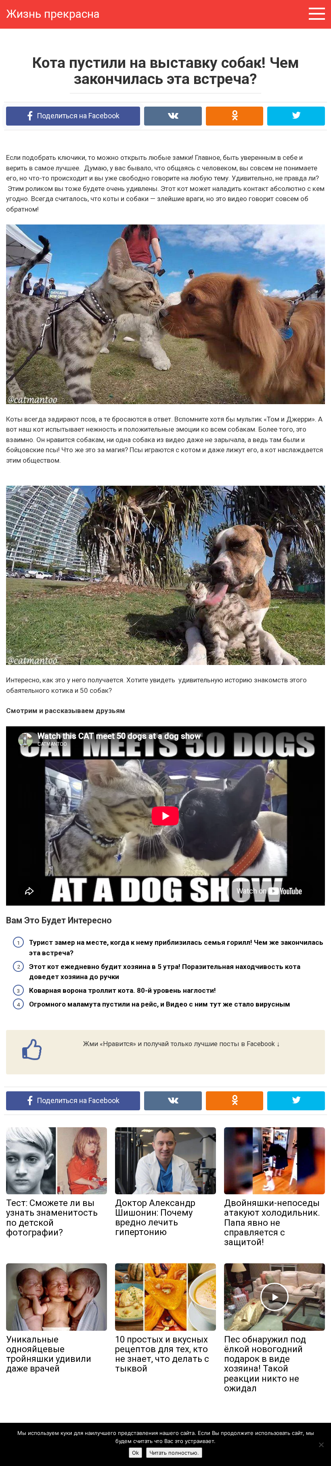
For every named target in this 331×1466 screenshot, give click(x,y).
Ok (135, 1452)
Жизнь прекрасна (53, 14)
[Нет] (321, 1445)
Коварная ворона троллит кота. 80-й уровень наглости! (122, 990)
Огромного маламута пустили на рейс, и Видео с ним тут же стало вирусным (159, 1004)
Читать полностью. (174, 1452)
